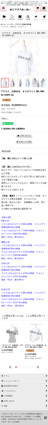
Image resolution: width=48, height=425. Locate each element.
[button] (3, 8)
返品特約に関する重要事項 (14, 129)
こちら (17, 422)
